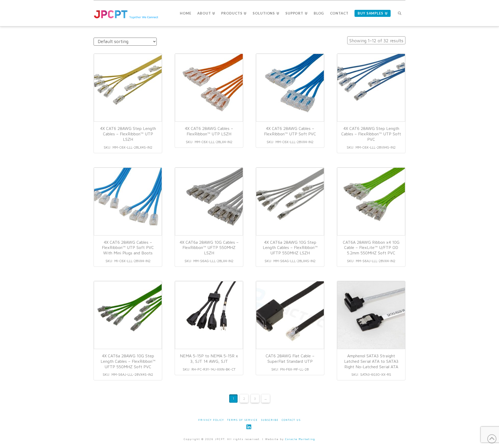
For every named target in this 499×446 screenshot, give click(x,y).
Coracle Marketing (300, 439)
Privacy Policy (211, 420)
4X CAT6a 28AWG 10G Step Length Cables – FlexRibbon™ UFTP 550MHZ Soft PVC (128, 361)
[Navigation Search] (399, 13)
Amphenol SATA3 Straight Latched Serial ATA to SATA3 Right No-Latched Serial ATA (371, 361)
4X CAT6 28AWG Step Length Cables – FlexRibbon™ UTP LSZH (128, 134)
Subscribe (270, 420)
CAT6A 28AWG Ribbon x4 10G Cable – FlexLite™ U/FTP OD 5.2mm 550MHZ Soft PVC (371, 247)
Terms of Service (242, 420)
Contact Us (291, 420)
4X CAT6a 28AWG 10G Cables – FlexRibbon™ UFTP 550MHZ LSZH (209, 247)
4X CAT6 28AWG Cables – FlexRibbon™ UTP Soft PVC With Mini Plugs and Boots (128, 247)
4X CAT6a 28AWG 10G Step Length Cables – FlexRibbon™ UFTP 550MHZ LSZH (290, 247)
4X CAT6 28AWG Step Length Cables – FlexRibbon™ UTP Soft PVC (371, 134)
